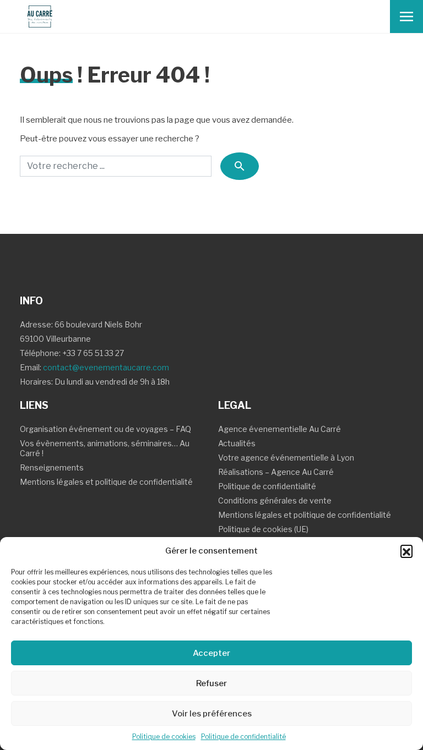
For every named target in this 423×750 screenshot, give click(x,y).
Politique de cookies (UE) (263, 529)
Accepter (211, 653)
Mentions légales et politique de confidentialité (106, 481)
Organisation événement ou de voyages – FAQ (105, 429)
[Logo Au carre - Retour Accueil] (35, 16)
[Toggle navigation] (406, 16)
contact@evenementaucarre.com (106, 367)
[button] (406, 550)
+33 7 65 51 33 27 (93, 353)
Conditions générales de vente (275, 500)
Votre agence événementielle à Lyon (286, 457)
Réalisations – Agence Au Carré (276, 472)
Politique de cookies (164, 736)
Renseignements (52, 467)
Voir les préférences (212, 714)
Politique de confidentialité (243, 736)
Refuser (211, 683)
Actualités (237, 443)
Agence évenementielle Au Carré (279, 429)
